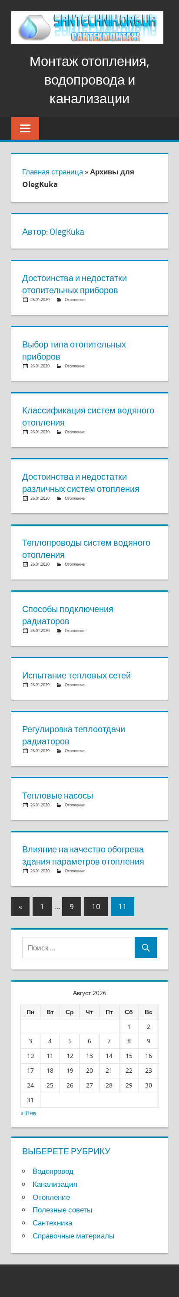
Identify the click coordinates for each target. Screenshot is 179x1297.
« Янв (28, 1113)
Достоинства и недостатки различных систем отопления (80, 482)
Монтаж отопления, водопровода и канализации (89, 80)
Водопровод (53, 1171)
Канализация (55, 1184)
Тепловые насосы (57, 795)
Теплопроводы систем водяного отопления (86, 548)
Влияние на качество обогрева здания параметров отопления (83, 855)
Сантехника (52, 1223)
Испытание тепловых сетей (76, 675)
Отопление (75, 299)
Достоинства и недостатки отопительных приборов (74, 284)
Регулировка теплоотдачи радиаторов (73, 735)
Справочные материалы (73, 1236)
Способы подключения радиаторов (67, 615)
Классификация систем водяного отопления (88, 416)
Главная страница (52, 172)
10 (96, 906)
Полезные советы (62, 1210)
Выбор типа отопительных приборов (74, 350)
